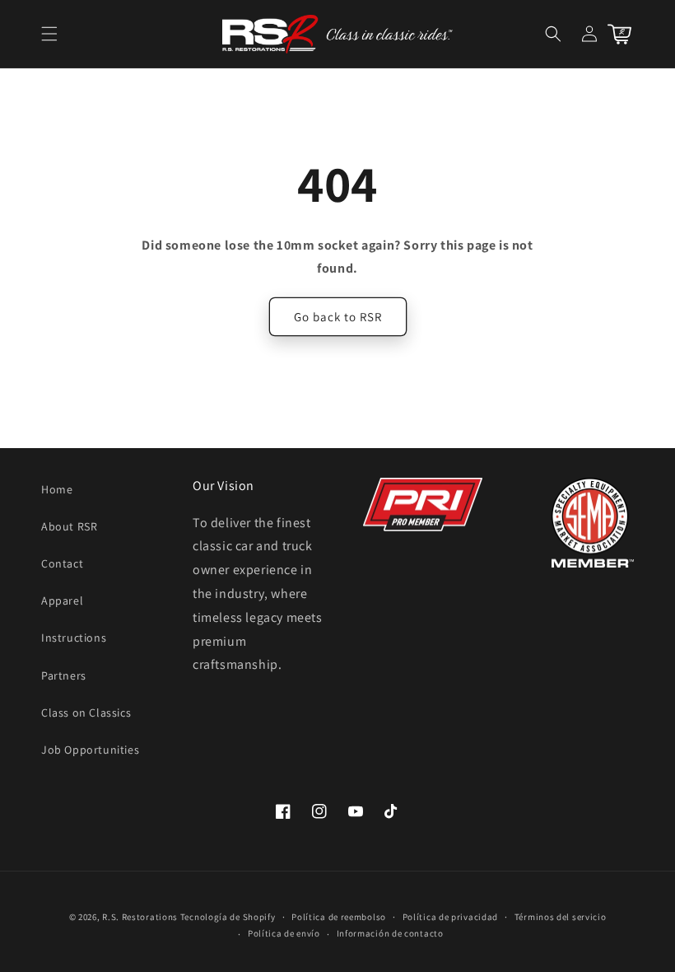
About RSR (69, 526)
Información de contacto (390, 933)
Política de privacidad (450, 917)
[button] (49, 34)
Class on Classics (86, 712)
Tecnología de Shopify (228, 917)
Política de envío (284, 933)
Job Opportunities (90, 749)
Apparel (62, 600)
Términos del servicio (560, 917)
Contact (62, 563)
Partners (63, 675)
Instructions (73, 637)
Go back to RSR (338, 317)
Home (56, 489)
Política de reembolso (338, 917)
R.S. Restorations (140, 917)
